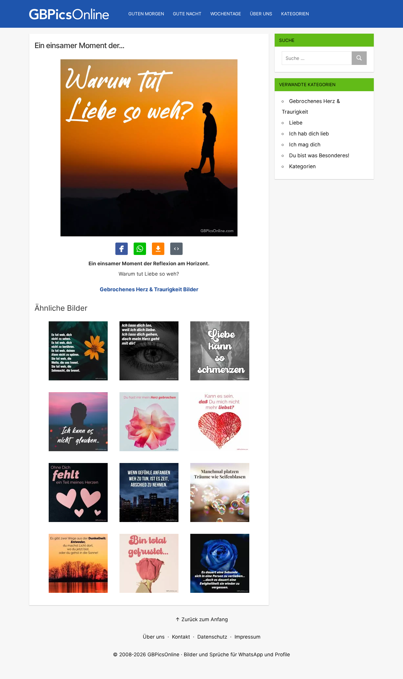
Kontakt (181, 637)
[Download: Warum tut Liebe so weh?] (158, 249)
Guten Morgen (146, 14)
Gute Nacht (187, 14)
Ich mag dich (304, 144)
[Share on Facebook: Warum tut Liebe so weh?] (121, 249)
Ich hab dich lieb (309, 133)
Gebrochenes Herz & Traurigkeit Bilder (149, 289)
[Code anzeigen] (176, 249)
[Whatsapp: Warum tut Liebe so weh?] (140, 249)
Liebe (295, 123)
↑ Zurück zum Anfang (201, 619)
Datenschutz (212, 637)
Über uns (261, 14)
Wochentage (225, 14)
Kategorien (295, 14)
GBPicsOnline (163, 654)
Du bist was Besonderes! (319, 155)
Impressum (248, 637)
